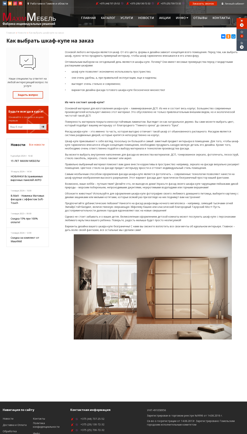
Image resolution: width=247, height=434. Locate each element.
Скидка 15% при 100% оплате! (24, 220)
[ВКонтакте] (223, 36)
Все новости (36, 144)
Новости (146, 18)
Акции (165, 18)
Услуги (126, 18)
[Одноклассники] (228, 36)
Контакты (221, 18)
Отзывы (200, 18)
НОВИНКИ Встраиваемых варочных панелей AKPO (27, 178)
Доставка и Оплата (15, 425)
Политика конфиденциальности (46, 424)
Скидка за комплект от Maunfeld (25, 239)
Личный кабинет (234, 3)
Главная (88, 18)
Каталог (108, 18)
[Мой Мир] (233, 36)
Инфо (181, 18)
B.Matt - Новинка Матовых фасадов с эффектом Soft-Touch (27, 199)
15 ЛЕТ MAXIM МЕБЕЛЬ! (25, 161)
